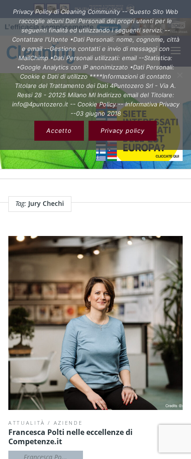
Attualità (26, 422)
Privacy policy (123, 130)
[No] (179, 75)
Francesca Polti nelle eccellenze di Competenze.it (70, 437)
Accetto (58, 130)
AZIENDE (68, 422)
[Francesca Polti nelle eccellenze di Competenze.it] (95, 323)
